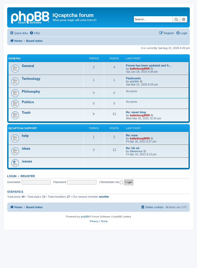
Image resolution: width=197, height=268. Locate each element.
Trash (26, 112)
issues (27, 161)
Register (28, 176)
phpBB (85, 216)
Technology (31, 79)
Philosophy (31, 91)
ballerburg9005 (140, 68)
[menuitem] (34, 33)
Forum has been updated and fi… (148, 65)
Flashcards (133, 78)
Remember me (110, 182)
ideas (26, 148)
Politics (28, 102)
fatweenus (136, 151)
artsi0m (134, 81)
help (25, 136)
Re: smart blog (136, 112)
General (14, 58)
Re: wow (132, 135)
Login (11, 176)
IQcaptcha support (22, 128)
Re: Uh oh (133, 148)
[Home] (30, 16)
